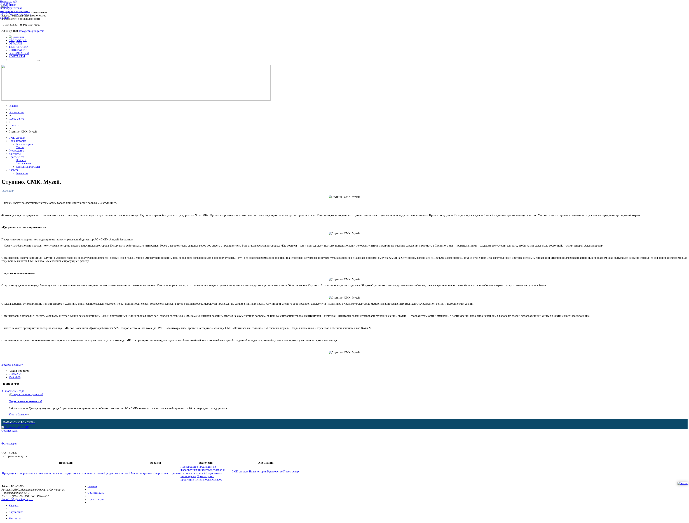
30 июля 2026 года (12, 390)
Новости (14, 125)
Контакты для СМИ (28, 166)
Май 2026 (14, 377)
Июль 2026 (15, 373)
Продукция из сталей (117, 473)
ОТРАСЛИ (15, 43)
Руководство (16, 150)
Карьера (13, 169)
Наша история (17, 140)
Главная (13, 105)
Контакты (15, 153)
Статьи (20, 147)
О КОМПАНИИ (19, 53)
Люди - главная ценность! (25, 401)
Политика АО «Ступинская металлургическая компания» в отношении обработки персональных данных (15, 9)
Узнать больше (18, 414)
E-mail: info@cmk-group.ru (17, 499)
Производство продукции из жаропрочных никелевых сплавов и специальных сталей (203, 470)
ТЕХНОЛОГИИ (19, 46)
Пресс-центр (16, 118)
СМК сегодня (17, 137)
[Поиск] (38, 60)
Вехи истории (24, 144)
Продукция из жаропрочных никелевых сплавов (32, 473)
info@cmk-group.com (31, 30)
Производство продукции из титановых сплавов (201, 478)
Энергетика (160, 473)
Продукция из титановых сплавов (83, 473)
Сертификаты (9, 430)
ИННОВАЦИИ (18, 49)
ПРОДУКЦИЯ (18, 40)
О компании (16, 112)
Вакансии (22, 173)
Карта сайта (16, 511)
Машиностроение (142, 473)
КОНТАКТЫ (17, 56)
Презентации (96, 499)
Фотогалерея (23, 163)
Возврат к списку (12, 364)
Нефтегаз (174, 473)
